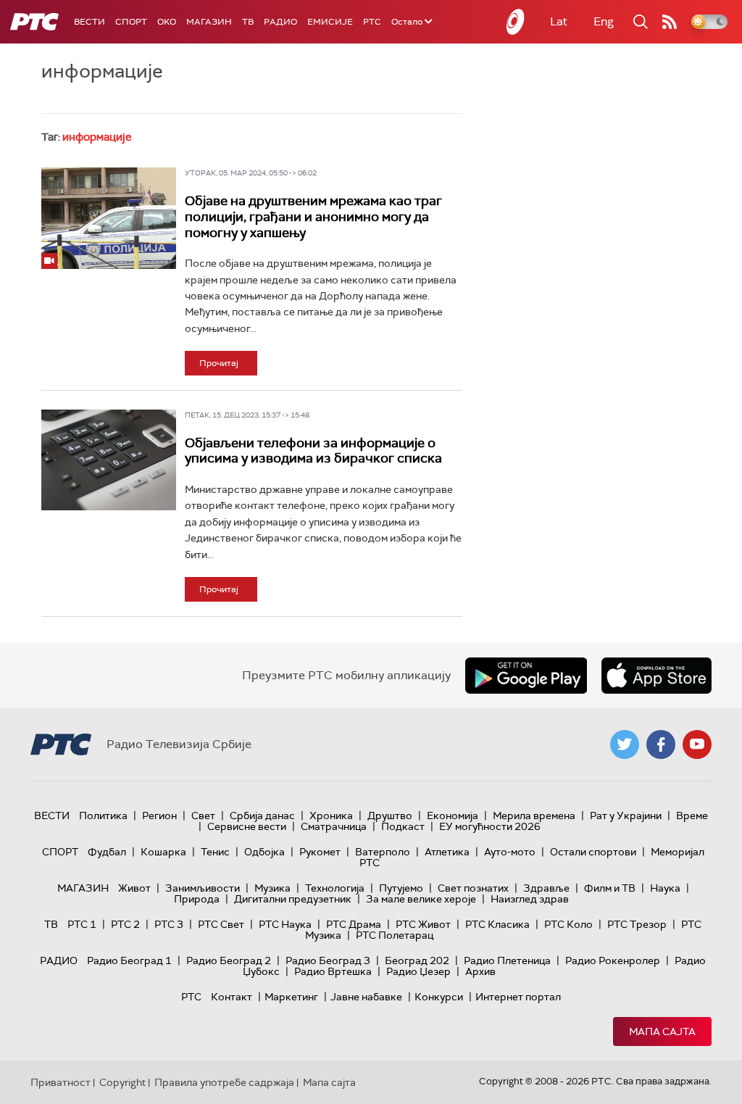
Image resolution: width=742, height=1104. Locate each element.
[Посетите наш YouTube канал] (697, 744)
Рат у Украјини (626, 815)
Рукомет (320, 851)
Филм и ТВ (609, 888)
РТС (372, 22)
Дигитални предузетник (292, 898)
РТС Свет (221, 924)
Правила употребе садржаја (224, 1082)
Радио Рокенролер (612, 960)
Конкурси (438, 996)
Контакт (231, 996)
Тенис (215, 851)
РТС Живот (423, 924)
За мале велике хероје (421, 898)
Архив (480, 971)
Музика (272, 888)
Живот (134, 888)
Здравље (546, 888)
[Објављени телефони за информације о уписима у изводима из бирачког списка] (108, 460)
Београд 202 (417, 960)
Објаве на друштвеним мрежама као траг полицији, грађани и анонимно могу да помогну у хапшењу (313, 216)
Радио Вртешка (333, 971)
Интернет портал (518, 996)
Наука (665, 888)
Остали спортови (593, 851)
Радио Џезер (418, 971)
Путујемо (401, 888)
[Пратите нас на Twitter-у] (624, 744)
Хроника (331, 815)
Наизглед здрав (530, 898)
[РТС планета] (516, 21)
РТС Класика (497, 924)
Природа (197, 898)
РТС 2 (125, 924)
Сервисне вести (246, 826)
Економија (452, 815)
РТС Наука (285, 924)
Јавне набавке (366, 996)
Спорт (131, 22)
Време (692, 815)
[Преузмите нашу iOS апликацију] (656, 675)
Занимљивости (202, 888)
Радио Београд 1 (129, 960)
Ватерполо (382, 851)
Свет (203, 815)
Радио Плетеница (507, 960)
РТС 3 (168, 924)
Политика (103, 815)
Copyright (122, 1082)
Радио (280, 22)
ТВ (248, 22)
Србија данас (262, 815)
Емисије (330, 22)
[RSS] (669, 21)
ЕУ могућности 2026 (490, 826)
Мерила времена (534, 815)
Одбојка (264, 851)
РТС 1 (81, 924)
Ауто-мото (509, 851)
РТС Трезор (637, 924)
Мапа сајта (662, 1031)
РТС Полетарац (394, 935)
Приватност (60, 1082)
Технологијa (334, 888)
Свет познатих (473, 888)
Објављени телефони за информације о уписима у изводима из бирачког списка (313, 451)
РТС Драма (353, 924)
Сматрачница (334, 826)
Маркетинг (291, 996)
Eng (603, 21)
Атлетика (447, 851)
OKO (166, 22)
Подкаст (403, 826)
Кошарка (163, 851)
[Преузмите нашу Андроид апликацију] (526, 675)
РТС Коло (568, 924)
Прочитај (218, 363)
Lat (558, 21)
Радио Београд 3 (327, 960)
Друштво (389, 815)
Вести (89, 22)
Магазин (209, 22)
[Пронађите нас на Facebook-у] (660, 744)
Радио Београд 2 (228, 960)
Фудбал (107, 851)
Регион (159, 815)
